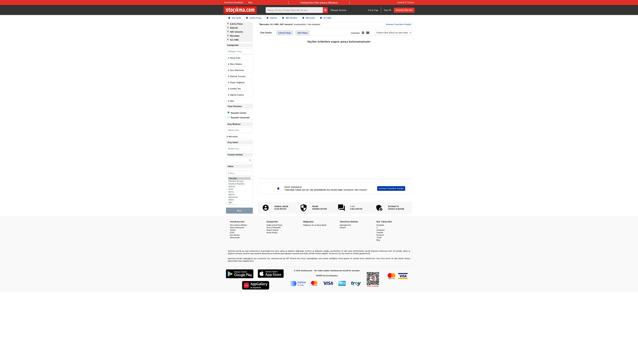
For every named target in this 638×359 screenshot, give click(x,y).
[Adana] (239, 194)
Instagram (380, 230)
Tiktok (379, 238)
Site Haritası (235, 235)
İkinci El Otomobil (273, 228)
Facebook (380, 225)
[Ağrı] (239, 202)
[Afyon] (239, 199)
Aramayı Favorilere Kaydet (391, 188)
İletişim (343, 228)
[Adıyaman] (239, 197)
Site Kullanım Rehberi (238, 225)
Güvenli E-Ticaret (405, 2)
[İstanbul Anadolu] (239, 183)
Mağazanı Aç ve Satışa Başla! (315, 225)
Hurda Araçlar (272, 233)
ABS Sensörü (291, 18)
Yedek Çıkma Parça (274, 225)
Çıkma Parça (256, 18)
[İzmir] (239, 189)
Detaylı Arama (338, 10)
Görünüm (355, 33)
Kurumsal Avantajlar (233, 2)
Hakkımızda (235, 238)
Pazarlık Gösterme (240, 117)
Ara (239, 210)
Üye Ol (387, 10)
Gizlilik (233, 230)
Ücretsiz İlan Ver (404, 10)
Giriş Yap (373, 10)
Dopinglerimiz (345, 225)
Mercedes (310, 18)
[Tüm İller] (239, 178)
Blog (250, 2)
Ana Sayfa (236, 18)
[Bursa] (239, 191)
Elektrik (273, 18)
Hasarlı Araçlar (272, 230)
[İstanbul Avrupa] (239, 181)
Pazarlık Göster (238, 113)
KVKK (232, 233)
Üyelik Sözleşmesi (237, 228)
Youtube (379, 233)
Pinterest (380, 235)
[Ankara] (239, 186)
